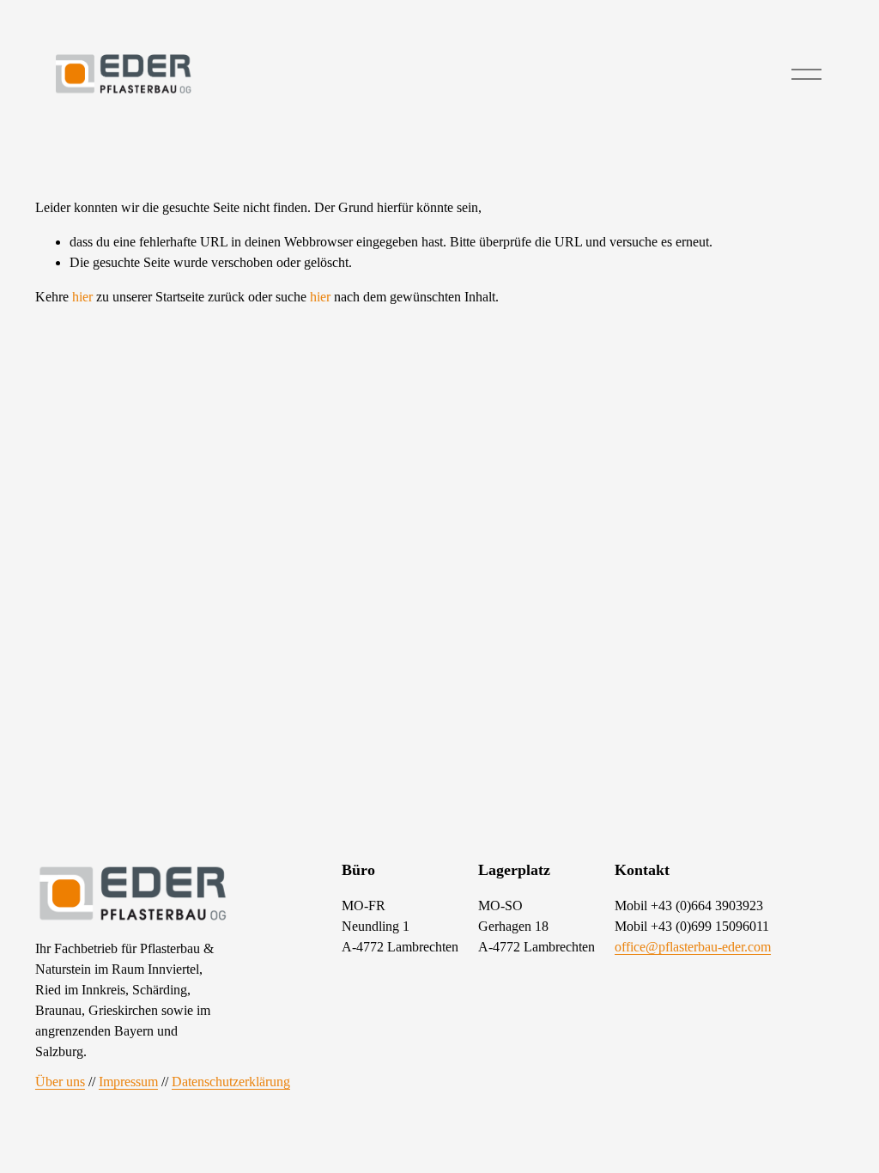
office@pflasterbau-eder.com (693, 946)
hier (82, 296)
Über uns (60, 1081)
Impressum (128, 1081)
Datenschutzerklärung (231, 1081)
